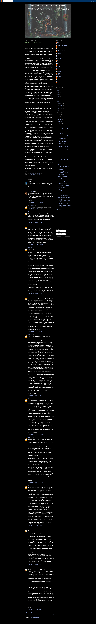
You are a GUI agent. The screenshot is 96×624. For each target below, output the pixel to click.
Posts (58, 231)
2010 (58, 101)
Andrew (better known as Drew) (62, 45)
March (59, 119)
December (60, 103)
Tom (29, 398)
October (60, 107)
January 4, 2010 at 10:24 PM (36, 331)
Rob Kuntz (30, 211)
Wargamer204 (59, 78)
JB (28, 181)
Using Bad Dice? (61, 187)
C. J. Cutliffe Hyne (61, 174)
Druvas (57, 52)
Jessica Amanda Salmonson (64, 131)
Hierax (57, 63)
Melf (57, 68)
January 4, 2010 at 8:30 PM (35, 244)
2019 (58, 89)
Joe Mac (58, 65)
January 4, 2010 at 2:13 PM (35, 188)
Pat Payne (58, 73)
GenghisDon (58, 58)
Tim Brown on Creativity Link (64, 162)
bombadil (58, 79)
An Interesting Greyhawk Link (64, 197)
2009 (58, 209)
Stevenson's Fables (62, 179)
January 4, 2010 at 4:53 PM (35, 222)
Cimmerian (30, 567)
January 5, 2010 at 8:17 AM (35, 482)
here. (47, 44)
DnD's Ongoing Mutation (34, 174)
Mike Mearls (58, 69)
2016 (58, 94)
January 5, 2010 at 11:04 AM (35, 609)
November (60, 105)
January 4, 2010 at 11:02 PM (35, 395)
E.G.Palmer (58, 53)
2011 (58, 99)
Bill (56, 48)
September (60, 108)
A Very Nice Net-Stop (62, 157)
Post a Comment (28, 612)
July (59, 112)
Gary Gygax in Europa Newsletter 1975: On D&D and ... (64, 200)
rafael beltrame (59, 83)
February (60, 121)
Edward (57, 55)
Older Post (51, 614)
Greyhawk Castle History (63, 203)
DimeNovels (60, 125)
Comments (59, 233)
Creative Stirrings (61, 143)
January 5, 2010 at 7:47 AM (35, 434)
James (29, 226)
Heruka (57, 61)
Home (39, 614)
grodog (57, 81)
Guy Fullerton (59, 60)
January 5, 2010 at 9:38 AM (35, 564)
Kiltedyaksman (59, 66)
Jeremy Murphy (31, 205)
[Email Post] (41, 173)
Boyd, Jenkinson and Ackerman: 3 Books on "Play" (63, 146)
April (59, 118)
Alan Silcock (58, 43)
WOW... (59, 156)
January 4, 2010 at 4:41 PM (35, 208)
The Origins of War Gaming (63, 185)
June (59, 114)
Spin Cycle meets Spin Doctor (64, 192)
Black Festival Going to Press (64, 126)
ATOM (57, 42)
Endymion (58, 56)
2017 (58, 92)
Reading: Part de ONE (62, 176)
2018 (58, 90)
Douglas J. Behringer (60, 50)
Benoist (57, 47)
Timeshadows (31, 191)
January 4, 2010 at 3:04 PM (35, 202)
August (59, 110)
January (60, 123)
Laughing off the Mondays (63, 178)
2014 (58, 96)
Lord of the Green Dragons (48, 6)
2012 (58, 98)
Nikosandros (58, 71)
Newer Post (27, 614)
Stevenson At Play (62, 181)
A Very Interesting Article (63, 183)
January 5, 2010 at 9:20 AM (35, 525)
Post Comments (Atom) (35, 617)
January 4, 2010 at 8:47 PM (35, 293)
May (59, 116)
